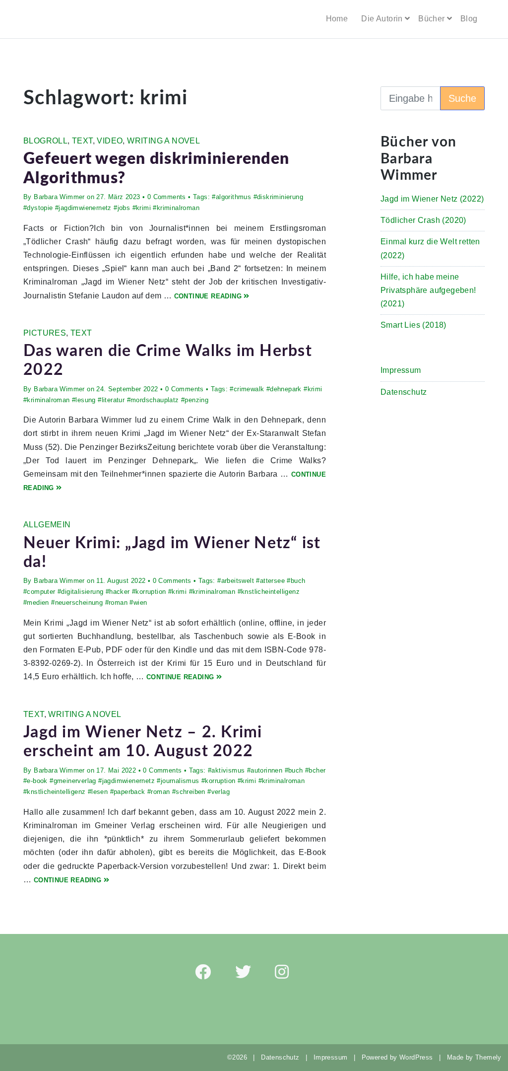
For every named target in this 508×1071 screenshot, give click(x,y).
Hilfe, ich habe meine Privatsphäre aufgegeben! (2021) (428, 290)
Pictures (44, 333)
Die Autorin (381, 18)
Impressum (401, 370)
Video (110, 141)
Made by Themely (477, 1057)
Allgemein (47, 524)
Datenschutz (404, 392)
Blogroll (45, 141)
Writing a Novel (163, 141)
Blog (469, 18)
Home (337, 18)
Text (82, 141)
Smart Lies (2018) (413, 325)
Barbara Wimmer (59, 197)
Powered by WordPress (397, 1057)
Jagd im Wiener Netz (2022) (432, 199)
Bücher (431, 18)
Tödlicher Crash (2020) (423, 220)
